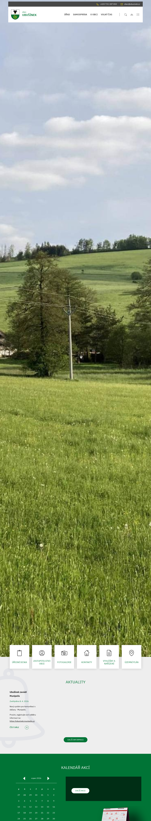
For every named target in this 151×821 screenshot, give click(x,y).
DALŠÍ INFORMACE (75, 740)
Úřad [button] (67, 14)
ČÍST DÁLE (14, 727)
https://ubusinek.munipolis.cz (22, 721)
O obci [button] (94, 14)
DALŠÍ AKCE (80, 790)
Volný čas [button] (106, 14)
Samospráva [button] (80, 14)
